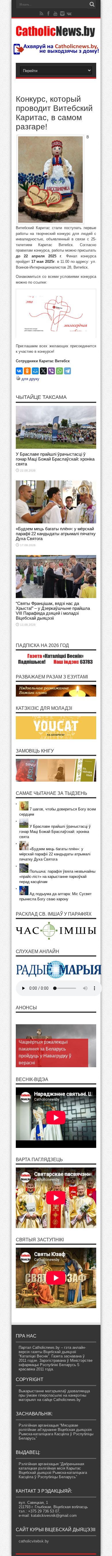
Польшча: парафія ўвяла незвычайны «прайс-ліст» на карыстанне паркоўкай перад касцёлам (57, 876)
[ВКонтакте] (19, 370)
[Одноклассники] (27, 370)
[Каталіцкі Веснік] (56, 33)
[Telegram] (67, 370)
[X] (43, 370)
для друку (30, 379)
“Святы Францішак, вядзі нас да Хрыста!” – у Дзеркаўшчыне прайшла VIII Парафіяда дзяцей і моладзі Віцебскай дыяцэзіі (53, 610)
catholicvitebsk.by (34, 1541)
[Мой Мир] (35, 370)
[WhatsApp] (59, 370)
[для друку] (18, 379)
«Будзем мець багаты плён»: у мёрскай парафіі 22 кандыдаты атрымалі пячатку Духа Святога (56, 533)
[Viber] (51, 370)
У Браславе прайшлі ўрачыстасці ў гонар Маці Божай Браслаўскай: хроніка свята (55, 459)
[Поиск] (92, 4)
